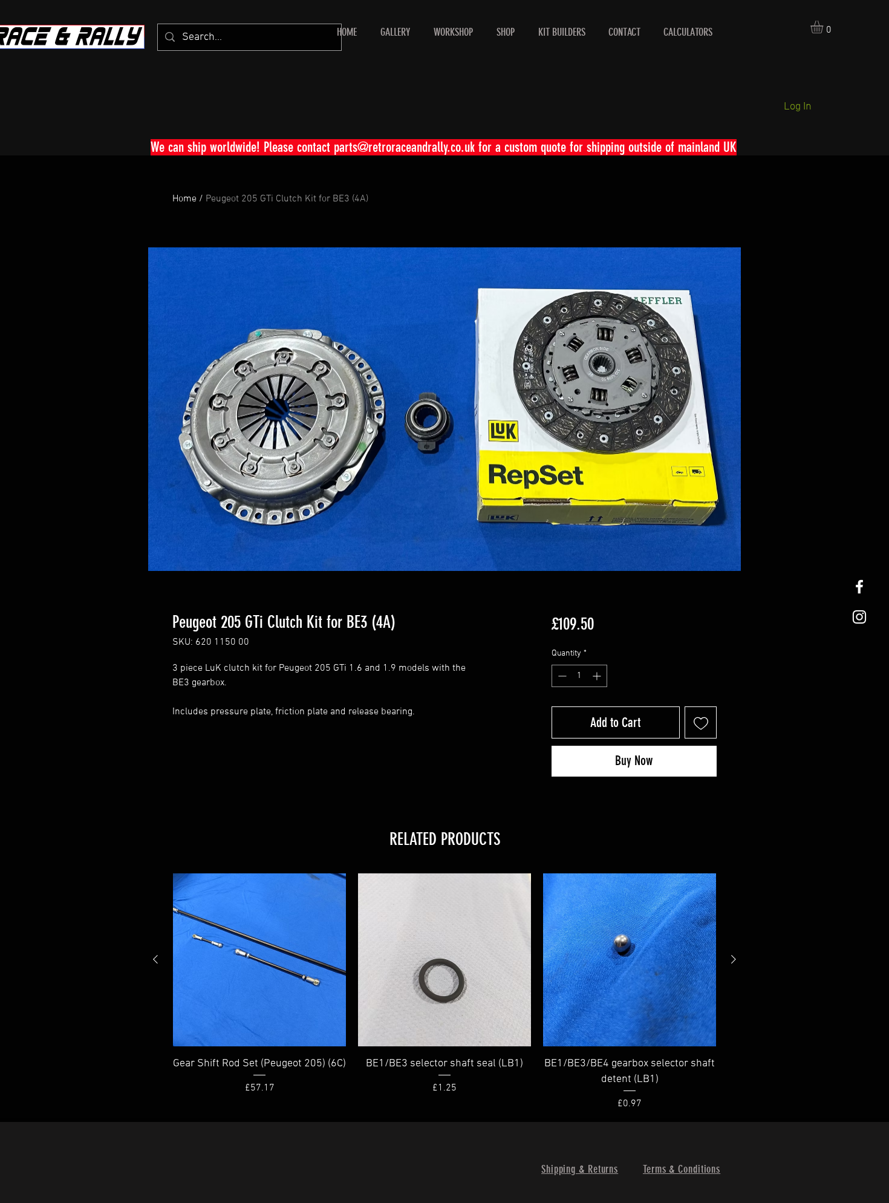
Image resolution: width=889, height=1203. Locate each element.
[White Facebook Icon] (859, 587)
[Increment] (597, 675)
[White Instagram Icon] (859, 617)
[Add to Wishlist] (701, 722)
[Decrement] (560, 675)
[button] (824, 27)
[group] (444, 992)
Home (184, 199)
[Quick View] (259, 959)
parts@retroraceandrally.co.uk (404, 147)
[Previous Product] (155, 959)
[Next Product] (733, 959)
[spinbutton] (579, 675)
